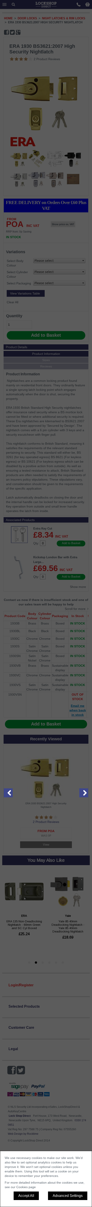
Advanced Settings (68, 1196)
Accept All (26, 1196)
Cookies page (26, 1187)
